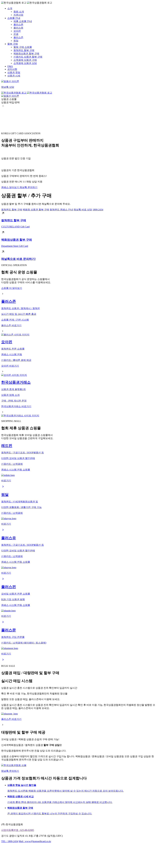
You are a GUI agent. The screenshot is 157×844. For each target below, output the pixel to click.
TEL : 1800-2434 (9, 841)
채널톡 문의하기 (28, 187)
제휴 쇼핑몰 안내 (22, 21)
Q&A (10, 66)
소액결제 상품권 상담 (25, 63)
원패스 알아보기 (10, 187)
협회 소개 (18, 11)
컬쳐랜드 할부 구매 (23, 50)
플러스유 (18, 27)
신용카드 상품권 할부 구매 (27, 56)
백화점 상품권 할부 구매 (36, 209)
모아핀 (17, 31)
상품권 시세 (13, 75)
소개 (9, 8)
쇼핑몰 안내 (13, 18)
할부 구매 (12, 44)
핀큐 (15, 34)
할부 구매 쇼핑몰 (22, 47)
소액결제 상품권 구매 (25, 60)
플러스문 (18, 24)
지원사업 (18, 15)
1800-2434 (98, 209)
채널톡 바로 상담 (83, 209)
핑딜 (15, 40)
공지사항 (12, 69)
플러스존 (18, 37)
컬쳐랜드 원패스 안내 (61, 209)
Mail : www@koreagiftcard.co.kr (35, 841)
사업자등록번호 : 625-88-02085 (17, 830)
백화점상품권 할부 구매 (26, 53)
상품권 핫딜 (13, 72)
